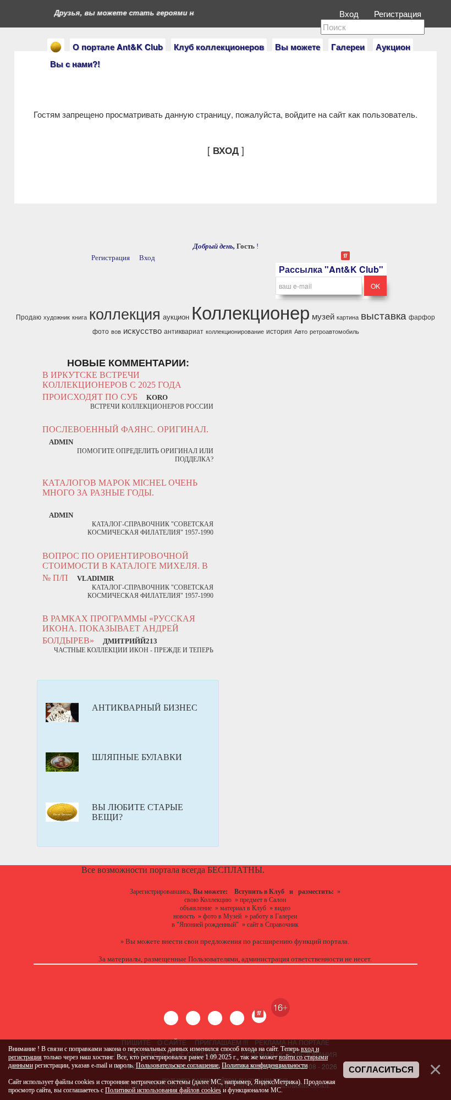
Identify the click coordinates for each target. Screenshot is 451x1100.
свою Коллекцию (208, 900)
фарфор (422, 316)
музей (323, 316)
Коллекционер (250, 311)
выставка (383, 315)
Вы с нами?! (75, 64)
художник (56, 317)
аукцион (176, 316)
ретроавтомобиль (334, 331)
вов (116, 331)
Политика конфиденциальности (264, 1065)
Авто (300, 331)
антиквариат (184, 331)
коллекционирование (235, 331)
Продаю (28, 316)
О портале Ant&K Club (118, 47)
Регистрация (399, 13)
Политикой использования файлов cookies (163, 1090)
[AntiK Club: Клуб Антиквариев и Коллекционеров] (55, 47)
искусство (142, 330)
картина (348, 317)
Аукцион (393, 47)
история (279, 331)
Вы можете (297, 47)
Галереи (348, 47)
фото (100, 331)
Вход (350, 13)
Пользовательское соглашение (177, 1065)
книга (79, 317)
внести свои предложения (201, 941)
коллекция (125, 313)
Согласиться (381, 1069)
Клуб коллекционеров (219, 47)
